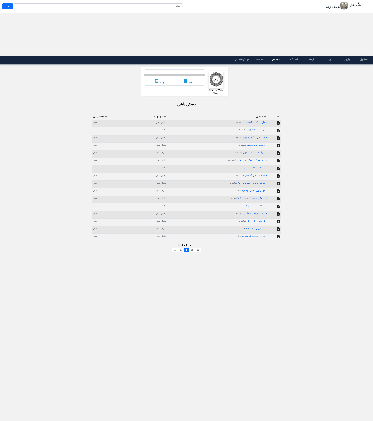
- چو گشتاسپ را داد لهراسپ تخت (248, 206)
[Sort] (278, 116)
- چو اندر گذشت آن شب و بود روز (248, 183)
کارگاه (312, 60)
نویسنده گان (277, 60)
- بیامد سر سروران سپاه (253, 145)
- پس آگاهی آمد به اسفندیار (251, 153)
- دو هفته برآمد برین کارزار (251, 213)
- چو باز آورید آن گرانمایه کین (250, 191)
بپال (7, 6)
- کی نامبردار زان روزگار (253, 221)
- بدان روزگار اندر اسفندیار (251, 122)
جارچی (347, 60)
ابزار (329, 60)
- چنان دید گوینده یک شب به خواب (247, 160)
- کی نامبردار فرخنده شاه (252, 229)
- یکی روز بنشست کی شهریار (250, 236)
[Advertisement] (186, 34)
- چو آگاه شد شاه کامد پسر (251, 168)
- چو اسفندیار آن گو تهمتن (251, 175)
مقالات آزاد (294, 60)
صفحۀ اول (364, 60)
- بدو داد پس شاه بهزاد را (252, 130)
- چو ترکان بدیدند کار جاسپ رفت (248, 198)
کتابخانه (259, 60)
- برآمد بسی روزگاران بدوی (251, 138)
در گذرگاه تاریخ (242, 60)
